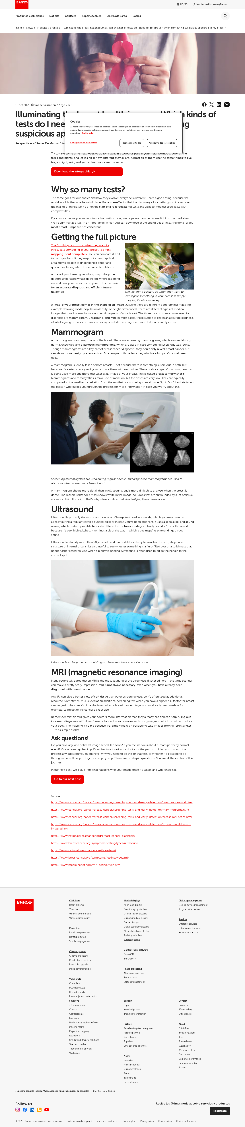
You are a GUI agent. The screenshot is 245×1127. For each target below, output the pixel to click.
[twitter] (211, 104)
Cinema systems (77, 951)
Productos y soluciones (29, 16)
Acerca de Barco (117, 16)
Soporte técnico (92, 16)
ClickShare (74, 900)
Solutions (74, 1001)
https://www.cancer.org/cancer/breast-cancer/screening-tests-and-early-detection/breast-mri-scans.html (121, 817)
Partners (128, 1024)
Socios (137, 16)
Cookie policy (87, 133)
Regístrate (220, 1110)
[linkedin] (219, 104)
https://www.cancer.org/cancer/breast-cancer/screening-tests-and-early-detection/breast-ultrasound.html (122, 802)
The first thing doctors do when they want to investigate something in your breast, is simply (81, 250)
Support (128, 1001)
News (126, 1056)
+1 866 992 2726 (102, 1091)
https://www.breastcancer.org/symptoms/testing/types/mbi (90, 857)
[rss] (39, 1110)
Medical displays (132, 900)
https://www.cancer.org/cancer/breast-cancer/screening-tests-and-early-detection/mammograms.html (120, 809)
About (182, 1024)
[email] (227, 104)
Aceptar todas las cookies (162, 143)
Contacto (70, 16)
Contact (183, 1001)
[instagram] (17, 1110)
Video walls (75, 979)
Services (183, 919)
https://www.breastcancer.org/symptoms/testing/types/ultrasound (94, 843)
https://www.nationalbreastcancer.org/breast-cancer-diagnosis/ (93, 835)
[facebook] (204, 104)
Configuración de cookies (83, 143)
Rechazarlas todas (131, 143)
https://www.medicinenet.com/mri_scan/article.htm (85, 865)
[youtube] (46, 1110)
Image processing (133, 969)
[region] (124, 133)
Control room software (136, 950)
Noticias (54, 16)
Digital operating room (190, 900)
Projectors (74, 928)
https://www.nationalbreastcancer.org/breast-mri (83, 850)
